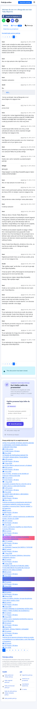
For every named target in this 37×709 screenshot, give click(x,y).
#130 (22, 85)
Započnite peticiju (25, 2)
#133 (22, 126)
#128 (22, 66)
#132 (22, 112)
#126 (22, 42)
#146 (22, 295)
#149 (22, 330)
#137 (22, 166)
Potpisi (17, 25)
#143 (22, 254)
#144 (22, 264)
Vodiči (4, 672)
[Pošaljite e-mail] (12, 20)
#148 (22, 321)
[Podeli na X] (8, 20)
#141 (22, 204)
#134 (22, 137)
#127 (22, 59)
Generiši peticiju (16, 424)
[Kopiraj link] (17, 20)
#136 (22, 156)
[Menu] (34, 2)
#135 (22, 147)
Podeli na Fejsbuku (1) (13, 16)
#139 (22, 187)
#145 (22, 285)
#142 (22, 211)
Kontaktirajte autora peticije (11, 33)
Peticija (5, 25)
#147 (22, 309)
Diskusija (30, 25)
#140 (22, 197)
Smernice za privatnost (10, 29)
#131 (22, 105)
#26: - (8, 92)
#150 (22, 340)
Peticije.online (6, 2)
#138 (22, 180)
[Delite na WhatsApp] (4, 20)
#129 (22, 77)
